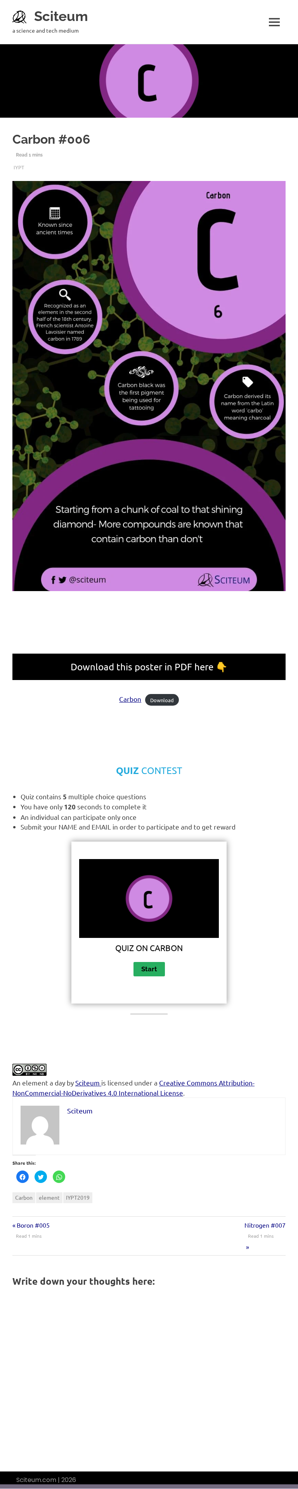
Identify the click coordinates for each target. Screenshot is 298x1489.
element (49, 1197)
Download (162, 699)
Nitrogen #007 (265, 1225)
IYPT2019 (78, 1197)
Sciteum (61, 16)
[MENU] (274, 22)
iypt (19, 167)
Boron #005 (33, 1225)
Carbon (130, 699)
